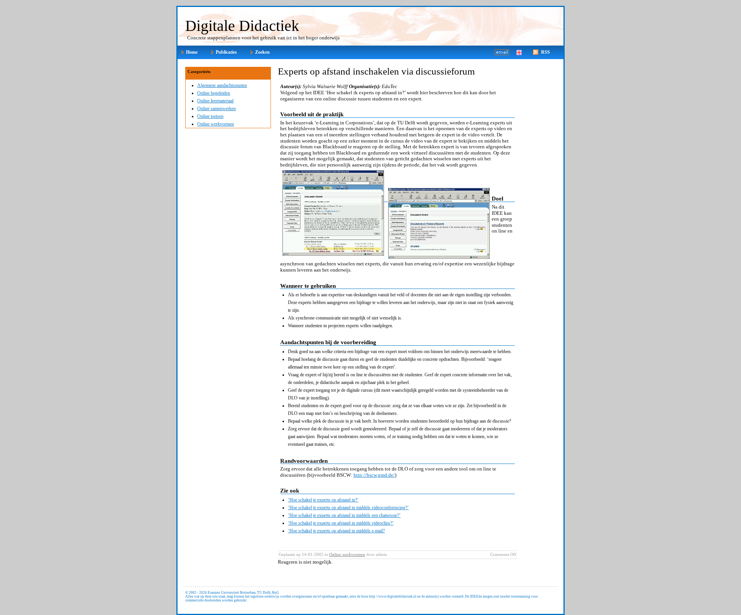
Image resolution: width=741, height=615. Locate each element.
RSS (545, 52)
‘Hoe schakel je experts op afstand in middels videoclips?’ (341, 523)
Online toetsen (210, 116)
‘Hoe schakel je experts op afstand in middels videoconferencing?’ (348, 507)
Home (192, 52)
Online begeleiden (213, 93)
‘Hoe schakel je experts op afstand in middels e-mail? (336, 530)
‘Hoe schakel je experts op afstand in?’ (323, 500)
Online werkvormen (215, 124)
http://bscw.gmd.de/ (374, 475)
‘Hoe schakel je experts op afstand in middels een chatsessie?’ (344, 515)
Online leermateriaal (215, 101)
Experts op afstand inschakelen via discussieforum (376, 71)
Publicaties (226, 52)
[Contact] (496, 53)
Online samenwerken (216, 108)
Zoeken (262, 52)
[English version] (519, 53)
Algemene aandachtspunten (222, 85)
